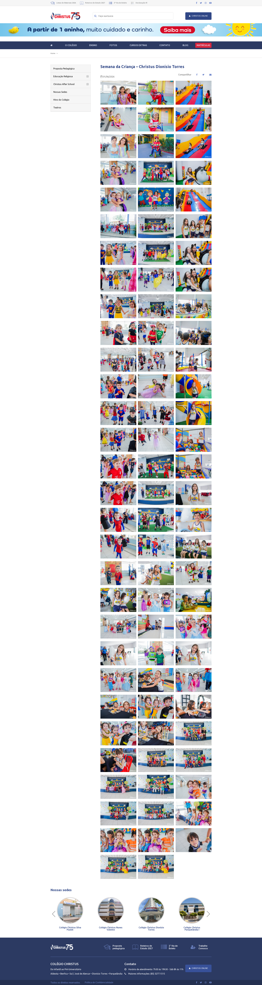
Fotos (113, 45)
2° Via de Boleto (173, 947)
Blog (185, 45)
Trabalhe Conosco (203, 947)
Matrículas (203, 45)
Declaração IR (141, 3)
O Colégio (71, 45)
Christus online (200, 16)
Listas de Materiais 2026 (66, 3)
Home (52, 53)
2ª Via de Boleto (120, 3)
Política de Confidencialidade (99, 982)
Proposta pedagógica (119, 947)
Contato (164, 45)
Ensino (93, 45)
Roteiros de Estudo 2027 (95, 3)
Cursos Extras (138, 45)
